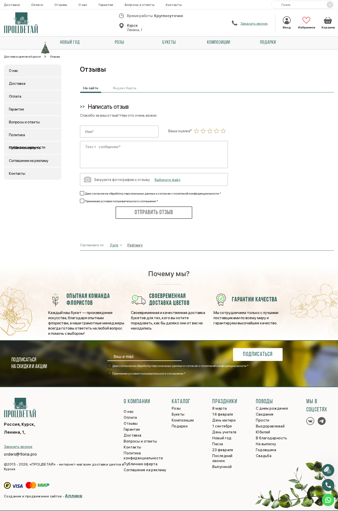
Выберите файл (167, 180)
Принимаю (121, 201)
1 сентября (222, 426)
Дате (114, 245)
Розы (119, 42)
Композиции (218, 42)
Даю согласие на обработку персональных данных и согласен (153, 193)
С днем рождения (272, 408)
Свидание (265, 414)
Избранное (306, 27)
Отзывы (60, 5)
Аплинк (73, 495)
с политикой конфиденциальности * (196, 193)
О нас (82, 5)
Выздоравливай (270, 426)
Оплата (37, 5)
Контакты (174, 5)
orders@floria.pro (20, 454)
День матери (224, 420)
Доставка (12, 5)
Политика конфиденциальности (27, 137)
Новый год (70, 42)
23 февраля (222, 450)
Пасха (217, 444)
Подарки (268, 42)
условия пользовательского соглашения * (129, 201)
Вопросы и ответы (139, 5)
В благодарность (271, 438)
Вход (286, 27)
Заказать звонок (254, 23)
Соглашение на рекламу (28, 160)
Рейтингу (135, 245)
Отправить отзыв (154, 213)
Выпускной (222, 467)
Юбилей (263, 432)
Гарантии (106, 5)
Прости (262, 420)
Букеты (169, 42)
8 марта (219, 408)
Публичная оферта (24, 148)
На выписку (266, 444)
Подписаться (257, 354)
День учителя (224, 432)
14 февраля (222, 414)
